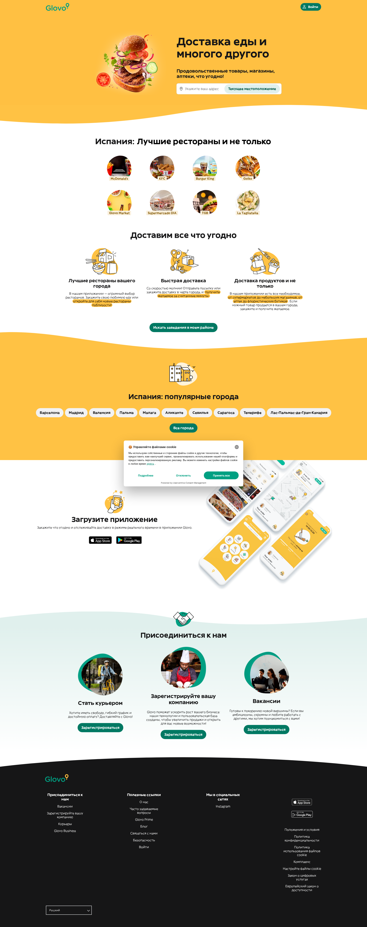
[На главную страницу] (57, 7)
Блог (144, 826)
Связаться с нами (144, 833)
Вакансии (65, 806)
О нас (144, 802)
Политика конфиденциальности (302, 838)
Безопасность (144, 840)
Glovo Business (65, 831)
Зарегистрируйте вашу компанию (65, 815)
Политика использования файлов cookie (301, 851)
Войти (144, 847)
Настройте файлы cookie (302, 868)
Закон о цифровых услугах (302, 877)
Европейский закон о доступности (302, 888)
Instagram (223, 806)
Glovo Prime (144, 819)
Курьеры (65, 824)
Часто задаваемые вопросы (144, 811)
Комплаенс (302, 862)
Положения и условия (302, 830)
